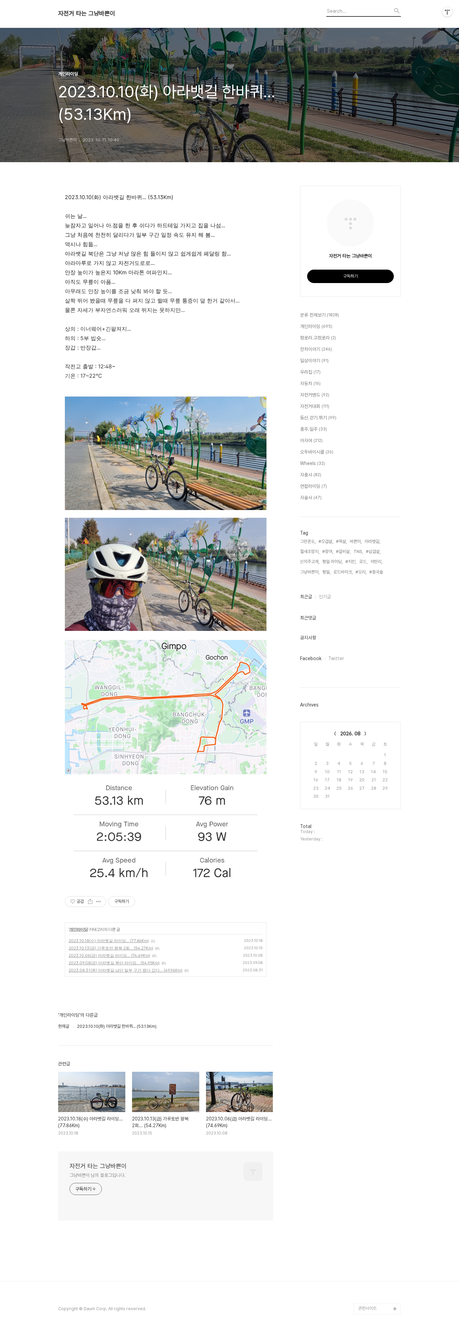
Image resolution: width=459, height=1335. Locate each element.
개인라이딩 (78, 929)
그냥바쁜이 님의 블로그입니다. (97, 1175)
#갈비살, (343, 551)
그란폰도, (308, 541)
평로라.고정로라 (318, 337)
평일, (326, 571)
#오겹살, (326, 541)
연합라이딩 (313, 486)
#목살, (341, 541)
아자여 (311, 440)
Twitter (336, 658)
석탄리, (376, 561)
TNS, (358, 551)
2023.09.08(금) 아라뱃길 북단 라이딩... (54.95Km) (114, 962)
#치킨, (351, 561)
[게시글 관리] (98, 901)
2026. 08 (350, 734)
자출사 (310, 474)
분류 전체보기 (319, 315)
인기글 (325, 596)
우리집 (310, 372)
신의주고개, (310, 561)
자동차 (310, 383)
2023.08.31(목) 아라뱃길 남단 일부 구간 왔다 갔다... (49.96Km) (125, 970)
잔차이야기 (316, 349)
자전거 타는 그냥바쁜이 (86, 13)
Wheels (312, 463)
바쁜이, (356, 541)
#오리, (361, 571)
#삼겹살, (373, 551)
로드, (363, 561)
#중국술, (376, 571)
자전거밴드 (314, 395)
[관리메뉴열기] (447, 12)
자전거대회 (314, 406)
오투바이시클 (316, 452)
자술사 (311, 497)
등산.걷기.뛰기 (318, 417)
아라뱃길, (372, 541)
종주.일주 (313, 429)
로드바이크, (343, 571)
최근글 (306, 596)
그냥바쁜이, (310, 571)
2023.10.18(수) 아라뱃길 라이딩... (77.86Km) (109, 940)
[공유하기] (90, 901)
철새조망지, (310, 551)
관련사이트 (367, 1308)
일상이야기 (314, 360)
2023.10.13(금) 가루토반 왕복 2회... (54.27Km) (111, 948)
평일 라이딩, (332, 561)
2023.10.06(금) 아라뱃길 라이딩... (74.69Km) (109, 955)
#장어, (327, 551)
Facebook (311, 658)
